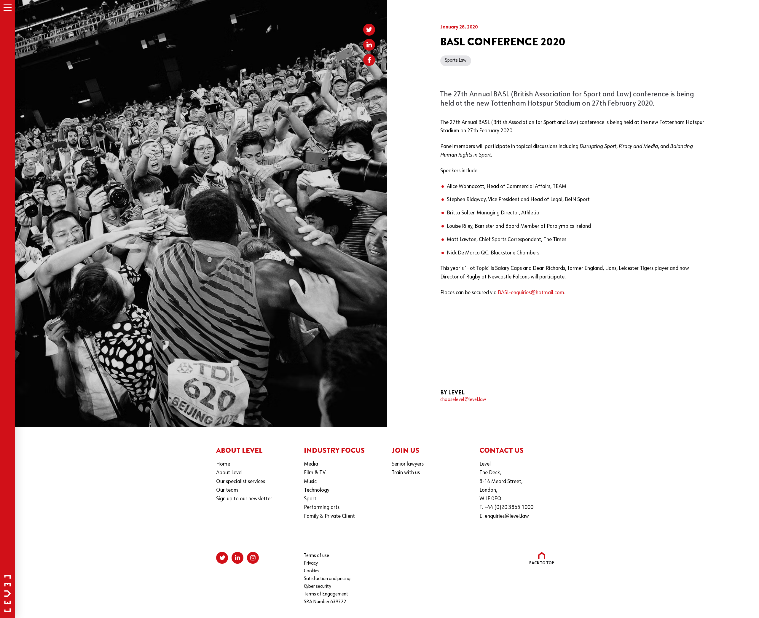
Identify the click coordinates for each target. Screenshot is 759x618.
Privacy (311, 563)
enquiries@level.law (507, 516)
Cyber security (317, 586)
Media (311, 464)
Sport (310, 499)
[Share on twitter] (369, 30)
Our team (227, 490)
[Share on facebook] (369, 60)
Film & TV (315, 473)
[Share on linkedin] (369, 45)
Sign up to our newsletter (244, 499)
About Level (229, 473)
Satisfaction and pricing (327, 578)
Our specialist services (240, 482)
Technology (316, 490)
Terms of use (316, 555)
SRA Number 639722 (325, 602)
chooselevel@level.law (463, 399)
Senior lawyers (408, 464)
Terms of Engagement (326, 594)
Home (223, 464)
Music (310, 482)
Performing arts (321, 507)
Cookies (311, 571)
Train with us (406, 473)
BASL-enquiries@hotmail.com (531, 293)
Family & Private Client (329, 516)
